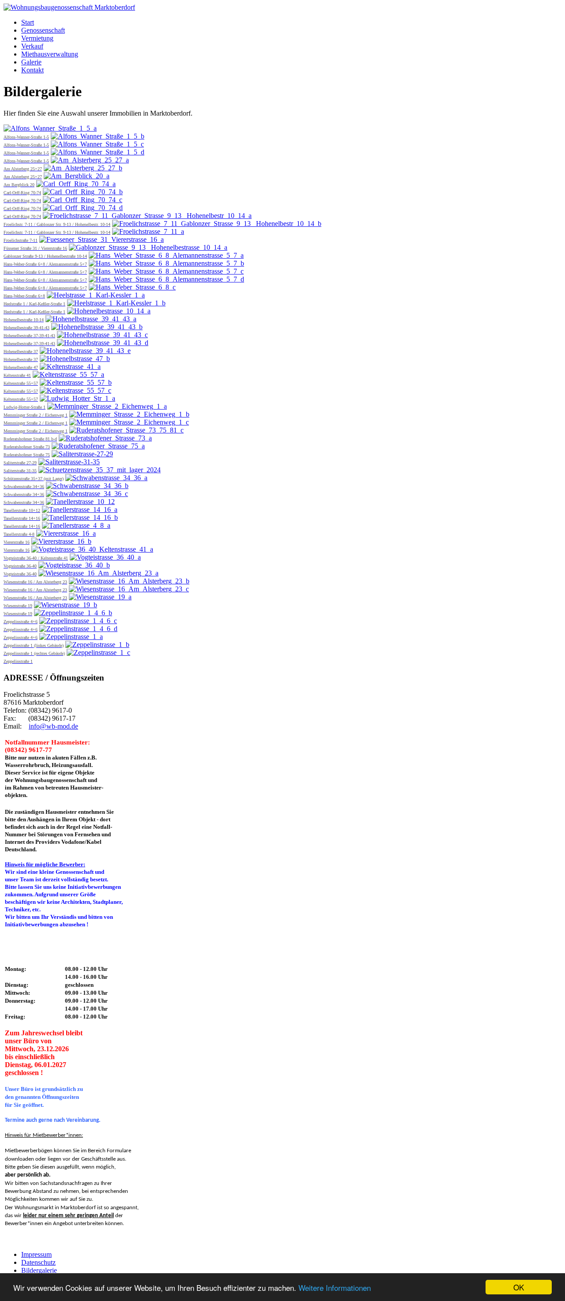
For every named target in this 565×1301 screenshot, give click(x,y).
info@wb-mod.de (53, 726)
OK (518, 1287)
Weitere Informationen (334, 1287)
